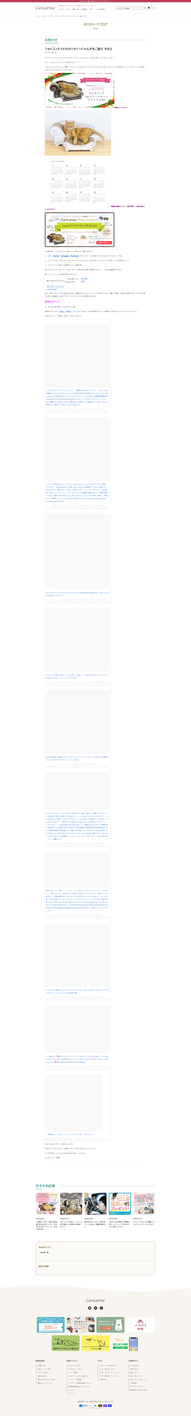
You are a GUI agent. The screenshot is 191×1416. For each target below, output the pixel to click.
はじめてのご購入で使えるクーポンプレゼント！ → (95, 1)
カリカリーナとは (74, 1365)
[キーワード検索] (144, 8)
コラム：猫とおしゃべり (107, 1369)
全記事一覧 (44, 1252)
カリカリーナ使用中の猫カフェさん (80, 1383)
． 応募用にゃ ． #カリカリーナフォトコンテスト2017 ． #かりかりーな (70, 1134)
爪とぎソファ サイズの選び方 (78, 1376)
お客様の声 (102, 1379)
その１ (62, 311)
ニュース (71, 1390)
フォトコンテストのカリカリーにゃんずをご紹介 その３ (71, 16)
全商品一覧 (41, 1365)
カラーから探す (43, 1372)
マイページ (72, 1393)
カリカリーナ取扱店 (74, 1379)
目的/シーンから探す (44, 1369)
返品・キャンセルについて (138, 1379)
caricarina (98, 1408)
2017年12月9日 (84, 279)
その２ (68, 311)
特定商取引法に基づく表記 (138, 1390)
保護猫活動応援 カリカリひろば (78, 1386)
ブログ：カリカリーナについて (109, 1372)
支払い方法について (136, 1376)
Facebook (74, 256)
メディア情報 (72, 1372)
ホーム (38, 16)
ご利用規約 (133, 1383)
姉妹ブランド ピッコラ (45, 1383)
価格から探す (42, 1376)
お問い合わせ (134, 1369)
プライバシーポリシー (137, 1386)
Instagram (65, 256)
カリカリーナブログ (47, 16)
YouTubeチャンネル (75, 1369)
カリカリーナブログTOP (107, 1365)
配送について (134, 1372)
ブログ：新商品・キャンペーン (109, 1376)
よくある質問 (134, 1365)
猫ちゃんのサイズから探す (46, 1379)
